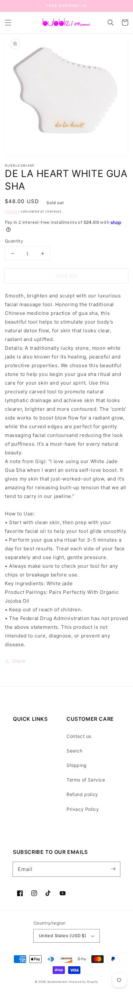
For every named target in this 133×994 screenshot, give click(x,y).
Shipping (12, 211)
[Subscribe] (113, 869)
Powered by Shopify (83, 981)
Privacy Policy (82, 809)
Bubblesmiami (57, 981)
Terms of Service (85, 779)
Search (74, 750)
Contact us (78, 736)
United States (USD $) (62, 935)
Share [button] (19, 661)
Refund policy (82, 794)
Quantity (14, 240)
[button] (8, 23)
